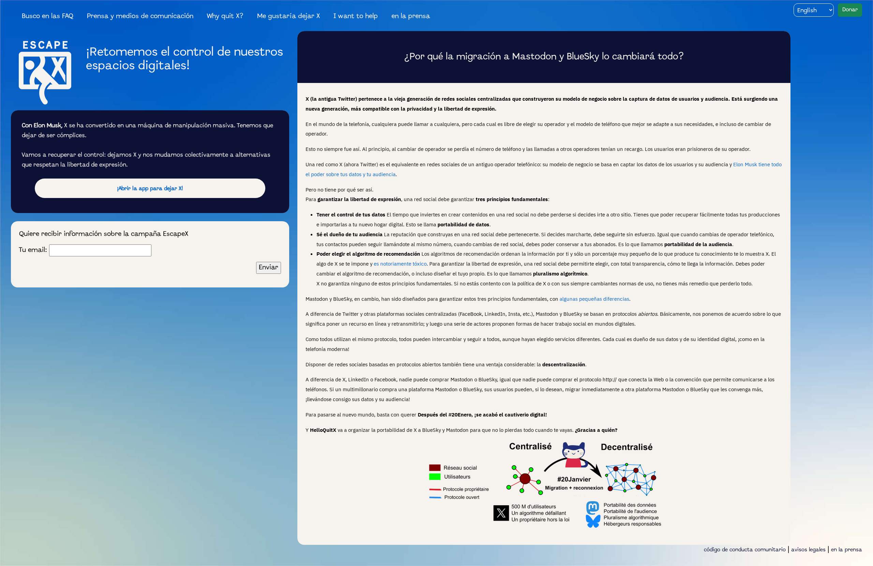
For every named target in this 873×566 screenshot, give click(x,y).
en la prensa (410, 16)
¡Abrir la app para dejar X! (150, 189)
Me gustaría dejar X (288, 16)
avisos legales (808, 550)
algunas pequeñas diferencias (594, 298)
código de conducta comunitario (745, 550)
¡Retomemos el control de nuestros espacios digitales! (184, 59)
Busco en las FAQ (47, 16)
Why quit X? (225, 16)
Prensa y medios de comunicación (140, 16)
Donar (850, 10)
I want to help (356, 16)
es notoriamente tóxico (400, 263)
